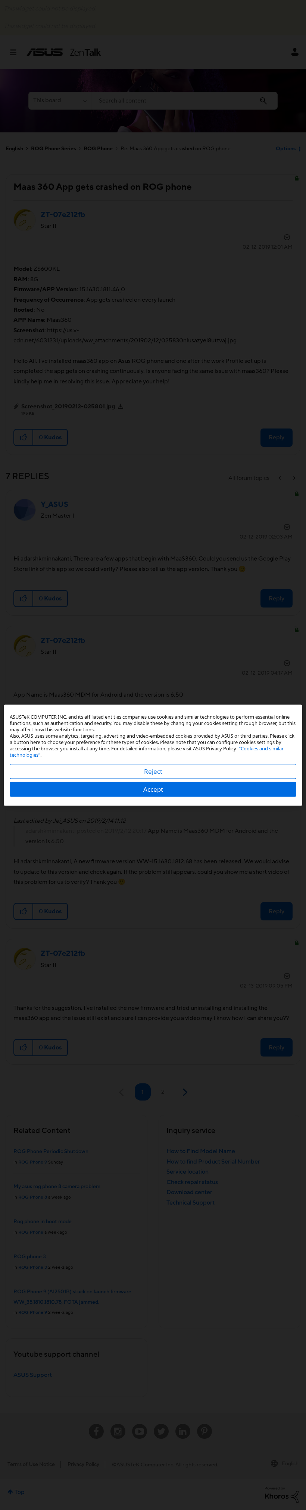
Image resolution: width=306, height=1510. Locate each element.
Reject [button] (153, 771)
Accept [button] (153, 789)
